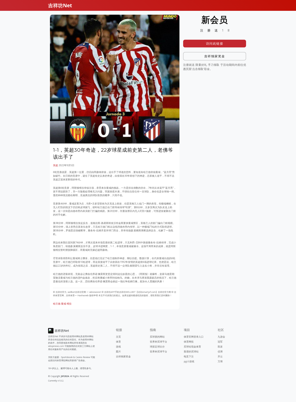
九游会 (221, 336)
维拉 (69, 303)
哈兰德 (56, 303)
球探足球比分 (157, 346)
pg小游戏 (189, 361)
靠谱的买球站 (191, 351)
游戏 (118, 346)
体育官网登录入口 (194, 336)
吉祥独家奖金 (214, 56)
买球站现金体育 (192, 346)
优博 (220, 351)
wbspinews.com (56, 346)
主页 (118, 336)
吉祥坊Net (60, 5)
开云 (220, 356)
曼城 (63, 303)
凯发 (220, 346)
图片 (118, 351)
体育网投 (189, 341)
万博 (220, 361)
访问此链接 (214, 43)
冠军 (220, 341)
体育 (118, 341)
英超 (55, 165)
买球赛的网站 (157, 336)
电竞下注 (189, 356)
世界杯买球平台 (158, 341)
